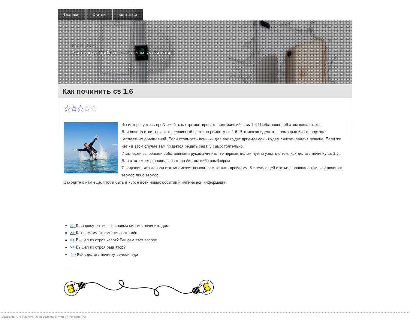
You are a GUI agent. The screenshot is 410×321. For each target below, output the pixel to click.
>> (73, 225)
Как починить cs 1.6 (97, 91)
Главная (72, 14)
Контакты (128, 14)
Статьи (99, 14)
